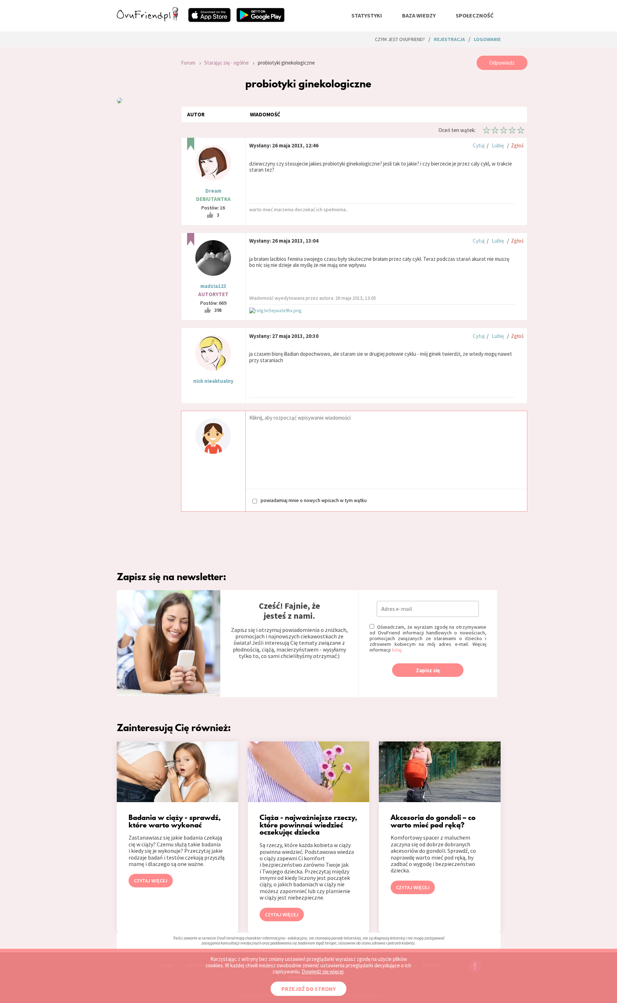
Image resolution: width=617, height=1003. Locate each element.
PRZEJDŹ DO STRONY (308, 988)
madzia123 (213, 286)
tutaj (396, 650)
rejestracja (449, 39)
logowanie (487, 39)
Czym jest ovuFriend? (400, 39)
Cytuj (479, 145)
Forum (188, 62)
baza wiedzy (419, 15)
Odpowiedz (502, 62)
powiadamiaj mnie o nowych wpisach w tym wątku (314, 500)
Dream (213, 191)
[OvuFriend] (147, 19)
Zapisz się (428, 670)
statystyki (366, 15)
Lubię (498, 145)
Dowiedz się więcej (322, 971)
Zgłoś (517, 145)
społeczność (474, 15)
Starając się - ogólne (226, 62)
